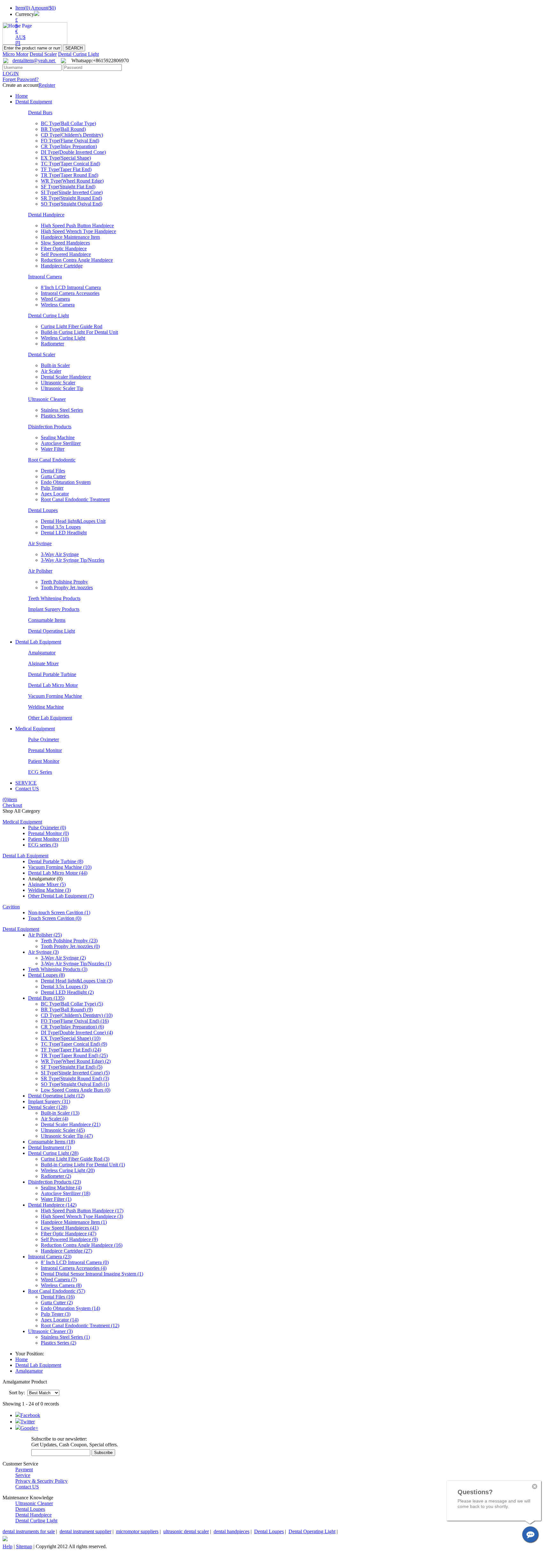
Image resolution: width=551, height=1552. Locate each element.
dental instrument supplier (85, 1531)
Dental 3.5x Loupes (61, 527)
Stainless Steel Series (62, 410)
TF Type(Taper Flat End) (66, 169)
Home (21, 96)
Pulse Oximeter (43, 739)
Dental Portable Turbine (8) (55, 861)
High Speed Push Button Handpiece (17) (82, 1210)
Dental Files (53, 470)
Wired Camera (55, 299)
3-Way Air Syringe (60, 554)
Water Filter (52, 449)
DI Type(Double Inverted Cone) (73, 152)
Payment (24, 1469)
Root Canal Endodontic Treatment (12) (80, 1325)
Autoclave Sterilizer (61, 443)
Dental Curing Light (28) (53, 1153)
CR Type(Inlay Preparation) (69, 146)
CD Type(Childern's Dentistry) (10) (77, 1015)
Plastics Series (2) (58, 1342)
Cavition (11, 906)
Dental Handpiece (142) (52, 1205)
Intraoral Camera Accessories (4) (74, 1268)
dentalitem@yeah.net (34, 60)
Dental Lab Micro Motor (53, 685)
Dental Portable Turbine (52, 674)
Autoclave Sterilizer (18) (65, 1193)
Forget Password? (21, 79)
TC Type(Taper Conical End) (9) (74, 1044)
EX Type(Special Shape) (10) (70, 1038)
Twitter (27, 1421)
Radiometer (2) (56, 1176)
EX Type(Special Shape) (66, 158)
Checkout (12, 805)
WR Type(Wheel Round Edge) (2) (76, 1061)
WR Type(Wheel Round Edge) (72, 181)
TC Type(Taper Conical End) (70, 163)
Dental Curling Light (36, 1520)
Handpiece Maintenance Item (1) (74, 1222)
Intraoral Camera (45, 276)
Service (22, 1475)
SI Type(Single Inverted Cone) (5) (75, 1072)
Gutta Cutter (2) (57, 1302)
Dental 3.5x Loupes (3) (64, 986)
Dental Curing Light (78, 54)
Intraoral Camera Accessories (70, 293)
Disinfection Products (49, 426)
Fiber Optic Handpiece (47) (68, 1233)
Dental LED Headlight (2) (67, 992)
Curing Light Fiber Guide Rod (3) (75, 1159)
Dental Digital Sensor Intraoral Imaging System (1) (92, 1274)
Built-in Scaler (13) (60, 1113)
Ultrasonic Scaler (58, 382)
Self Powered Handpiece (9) (69, 1239)
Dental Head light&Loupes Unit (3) (77, 980)
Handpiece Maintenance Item (70, 237)
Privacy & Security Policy (41, 1481)
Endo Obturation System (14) (70, 1308)
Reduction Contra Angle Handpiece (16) (81, 1245)
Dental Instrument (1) (49, 1147)
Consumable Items (46, 620)
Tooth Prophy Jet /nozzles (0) (70, 946)
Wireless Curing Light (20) (68, 1170)
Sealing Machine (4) (61, 1187)
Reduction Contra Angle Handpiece (77, 260)
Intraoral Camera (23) (49, 1256)
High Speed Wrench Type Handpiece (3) (82, 1216)
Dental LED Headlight (64, 532)
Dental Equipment (33, 101)
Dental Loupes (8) (46, 975)
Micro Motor (15, 54)
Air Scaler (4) (54, 1118)
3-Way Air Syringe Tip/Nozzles (72, 560)
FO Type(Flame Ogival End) (70, 140)
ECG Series (40, 772)
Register (47, 85)
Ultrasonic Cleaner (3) (50, 1331)
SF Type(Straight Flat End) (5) (71, 1067)
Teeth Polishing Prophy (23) (69, 940)
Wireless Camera (58, 304)
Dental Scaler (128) (47, 1107)
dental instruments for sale (29, 1531)
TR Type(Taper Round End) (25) (74, 1055)
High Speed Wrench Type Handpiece (78, 231)
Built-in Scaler (55, 365)
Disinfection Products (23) (54, 1182)
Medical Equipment (35, 728)
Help (7, 1546)
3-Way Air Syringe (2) (63, 958)
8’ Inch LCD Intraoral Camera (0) (75, 1262)
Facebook (30, 1415)
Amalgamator (41, 652)
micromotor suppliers (137, 1531)
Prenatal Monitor (45, 750)
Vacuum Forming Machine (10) (60, 867)
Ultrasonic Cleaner (47, 399)
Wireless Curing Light (63, 338)
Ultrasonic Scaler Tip (62, 388)
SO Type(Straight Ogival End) (71, 204)
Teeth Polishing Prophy (64, 581)
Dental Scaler (43, 54)
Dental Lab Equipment (38, 641)
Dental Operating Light (51, 631)
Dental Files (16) (58, 1297)
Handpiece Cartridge (62, 265)
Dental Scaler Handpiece (66, 377)
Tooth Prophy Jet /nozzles (67, 587)
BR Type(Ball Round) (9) (67, 1009)
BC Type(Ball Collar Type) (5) (72, 1003)
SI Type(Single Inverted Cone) (72, 192)
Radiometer (52, 343)
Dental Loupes (43, 510)
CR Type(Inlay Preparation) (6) (72, 1026)
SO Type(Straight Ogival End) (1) (75, 1084)
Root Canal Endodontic (52, 460)
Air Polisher (40, 571)
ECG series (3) (43, 845)
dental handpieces (231, 1531)
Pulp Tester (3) (55, 1314)
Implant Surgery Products (53, 609)
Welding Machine (46, 707)
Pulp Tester (52, 488)
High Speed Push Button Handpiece (77, 225)
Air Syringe (40, 543)
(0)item (10, 799)
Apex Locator (55, 493)
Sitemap (24, 1546)
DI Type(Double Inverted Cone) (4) (77, 1032)
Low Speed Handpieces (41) (70, 1228)
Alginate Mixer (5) (47, 884)
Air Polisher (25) (45, 935)
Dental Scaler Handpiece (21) (70, 1124)
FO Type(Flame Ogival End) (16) (75, 1021)
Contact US (27, 788)
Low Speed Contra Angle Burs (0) (75, 1090)
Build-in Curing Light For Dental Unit (79, 332)
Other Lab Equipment (50, 717)
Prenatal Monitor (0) (48, 833)
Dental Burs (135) (46, 998)
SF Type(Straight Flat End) (68, 186)
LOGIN (11, 73)
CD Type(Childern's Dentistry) (72, 135)
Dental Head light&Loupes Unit (73, 521)
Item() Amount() (35, 8)
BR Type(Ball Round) (63, 129)
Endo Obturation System (66, 482)
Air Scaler (51, 371)
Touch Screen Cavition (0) (54, 918)
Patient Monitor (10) (48, 839)
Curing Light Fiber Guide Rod (71, 326)
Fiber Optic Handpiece (64, 248)
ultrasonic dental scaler (186, 1531)
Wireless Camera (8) (61, 1285)
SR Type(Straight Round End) (71, 198)
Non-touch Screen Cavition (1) (59, 912)
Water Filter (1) (56, 1199)
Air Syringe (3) (43, 952)
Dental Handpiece (46, 214)
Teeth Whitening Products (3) (57, 969)
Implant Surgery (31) (49, 1101)
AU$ (20, 37)
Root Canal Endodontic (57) (56, 1291)
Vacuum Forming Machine (55, 696)
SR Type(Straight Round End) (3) (75, 1078)
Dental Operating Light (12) (56, 1095)
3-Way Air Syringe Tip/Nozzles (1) (76, 963)
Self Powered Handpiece (66, 254)
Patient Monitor (43, 761)
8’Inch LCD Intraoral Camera (71, 287)
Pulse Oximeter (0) (47, 827)
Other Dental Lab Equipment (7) (61, 896)
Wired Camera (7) (59, 1279)
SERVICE (26, 783)
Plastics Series (55, 415)
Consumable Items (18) (51, 1141)
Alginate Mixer (43, 663)
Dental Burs (40, 112)
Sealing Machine (58, 437)
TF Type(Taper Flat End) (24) (71, 1049)
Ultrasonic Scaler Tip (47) (67, 1136)
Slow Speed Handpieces (65, 242)
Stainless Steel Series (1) (65, 1337)
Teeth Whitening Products (54, 598)
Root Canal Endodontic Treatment (75, 499)
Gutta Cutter (53, 476)
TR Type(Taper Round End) (69, 175)
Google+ (29, 1428)
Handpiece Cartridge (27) (66, 1251)
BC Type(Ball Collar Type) (68, 123)
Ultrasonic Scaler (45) (63, 1130)
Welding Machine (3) (49, 890)
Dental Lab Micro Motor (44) (57, 873)
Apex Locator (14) (59, 1319)
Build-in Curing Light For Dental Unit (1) (83, 1164)
